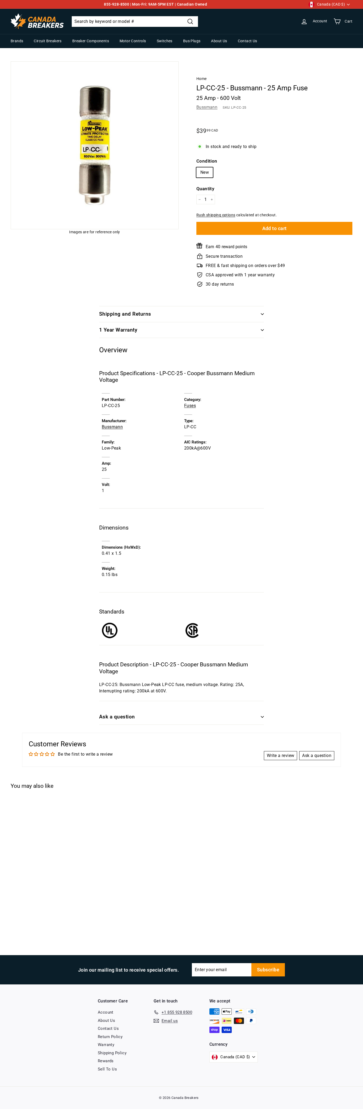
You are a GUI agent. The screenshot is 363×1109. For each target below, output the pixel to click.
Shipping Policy (112, 1053)
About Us (219, 41)
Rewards (106, 1061)
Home (201, 79)
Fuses (190, 405)
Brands (17, 41)
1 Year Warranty (118, 330)
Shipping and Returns (125, 314)
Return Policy (110, 1036)
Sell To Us (107, 1069)
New (204, 172)
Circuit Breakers (47, 41)
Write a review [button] (280, 755)
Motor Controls (133, 41)
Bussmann (206, 107)
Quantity (205, 188)
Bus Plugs (192, 41)
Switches (164, 41)
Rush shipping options (215, 215)
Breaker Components (90, 41)
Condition (206, 161)
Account (105, 1012)
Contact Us (247, 41)
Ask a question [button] (316, 755)
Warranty (106, 1044)
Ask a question (117, 717)
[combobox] (135, 21)
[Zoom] (94, 145)
